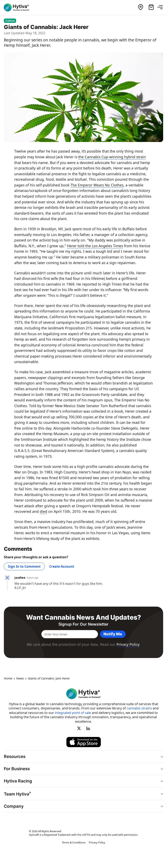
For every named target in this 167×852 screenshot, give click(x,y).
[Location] (140, 7)
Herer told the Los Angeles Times (95, 245)
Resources (14, 756)
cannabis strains (139, 708)
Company (14, 806)
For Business (17, 768)
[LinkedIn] (88, 728)
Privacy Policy (127, 644)
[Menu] (161, 7)
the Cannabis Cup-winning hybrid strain (112, 156)
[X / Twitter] (79, 728)
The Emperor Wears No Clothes (96, 185)
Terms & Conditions (74, 842)
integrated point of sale (73, 712)
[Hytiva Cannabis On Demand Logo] (19, 7)
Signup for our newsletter (83, 624)
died (43, 511)
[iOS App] (83, 742)
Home (8, 678)
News (20, 678)
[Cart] (151, 7)
